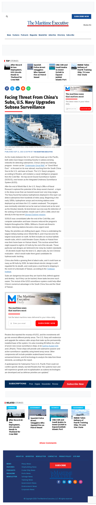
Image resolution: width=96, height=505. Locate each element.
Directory (61, 35)
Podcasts (24, 35)
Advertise (52, 35)
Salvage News (27, 477)
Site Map (76, 456)
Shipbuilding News (29, 467)
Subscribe (70, 35)
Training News (27, 480)
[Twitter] (70, 482)
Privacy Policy (65, 456)
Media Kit (87, 25)
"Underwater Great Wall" (35, 166)
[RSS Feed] (75, 482)
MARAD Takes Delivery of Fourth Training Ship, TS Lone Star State (85, 70)
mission (35, 215)
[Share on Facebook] (7, 88)
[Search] (7, 17)
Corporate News (28, 489)
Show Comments (48, 443)
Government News (29, 483)
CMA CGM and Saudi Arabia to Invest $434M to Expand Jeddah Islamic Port (62, 72)
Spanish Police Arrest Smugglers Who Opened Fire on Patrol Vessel (37, 423)
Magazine (33, 35)
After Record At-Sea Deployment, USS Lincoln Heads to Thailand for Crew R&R (16, 72)
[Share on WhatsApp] (28, 88)
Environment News (29, 486)
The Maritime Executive (43, 152)
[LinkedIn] (64, 482)
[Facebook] (59, 482)
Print (31, 384)
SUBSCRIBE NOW (81, 16)
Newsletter (43, 35)
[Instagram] (81, 482)
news (9, 35)
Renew (55, 384)
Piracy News (26, 464)
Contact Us (52, 456)
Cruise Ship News (28, 470)
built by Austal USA (50, 346)
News (9, 464)
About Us (20, 456)
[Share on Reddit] (23, 88)
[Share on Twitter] (12, 88)
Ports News (26, 473)
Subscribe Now (46, 323)
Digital (37, 384)
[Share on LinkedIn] (18, 88)
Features (16, 35)
